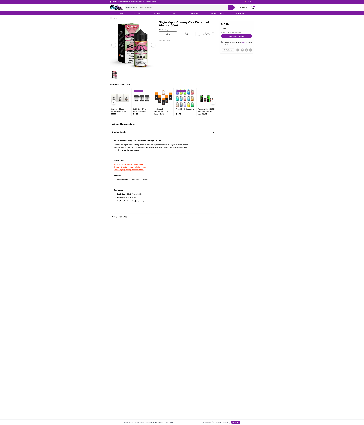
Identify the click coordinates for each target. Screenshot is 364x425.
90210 (243, 42)
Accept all (235, 422)
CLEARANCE (239, 13)
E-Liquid (137, 13)
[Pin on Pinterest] (242, 50)
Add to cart (236, 36)
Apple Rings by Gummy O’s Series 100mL (129, 164)
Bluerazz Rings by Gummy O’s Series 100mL (130, 167)
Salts (174, 13)
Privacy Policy (168, 422)
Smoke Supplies (216, 13)
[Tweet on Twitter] (246, 50)
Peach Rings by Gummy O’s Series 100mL (129, 170)
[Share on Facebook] (237, 50)
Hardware (156, 13)
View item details (164, 40)
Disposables (193, 13)
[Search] (231, 7)
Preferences (207, 422)
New (121, 13)
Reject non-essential (222, 422)
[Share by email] (250, 50)
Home (115, 18)
